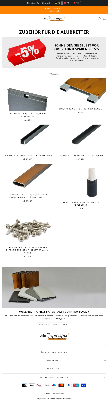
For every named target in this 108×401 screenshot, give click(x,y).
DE (57, 3)
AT (66, 3)
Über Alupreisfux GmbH (54, 352)
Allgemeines (54, 361)
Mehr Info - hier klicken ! (54, 325)
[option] (54, 10)
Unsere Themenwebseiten (54, 377)
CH (76, 3)
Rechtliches (54, 369)
